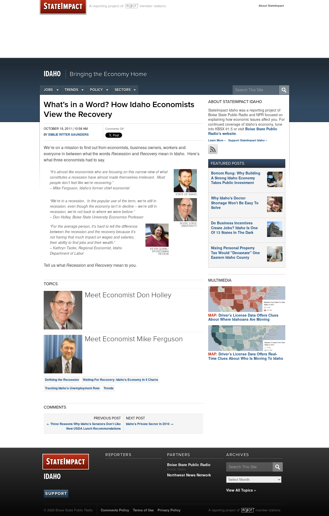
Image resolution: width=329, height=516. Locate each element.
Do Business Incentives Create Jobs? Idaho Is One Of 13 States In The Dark (234, 227)
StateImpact (65, 462)
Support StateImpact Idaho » (247, 140)
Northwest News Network (189, 474)
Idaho (52, 74)
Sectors (123, 90)
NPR (132, 6)
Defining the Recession (62, 379)
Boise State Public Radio (189, 464)
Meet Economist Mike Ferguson (134, 339)
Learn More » (217, 140)
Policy (96, 90)
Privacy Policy (169, 510)
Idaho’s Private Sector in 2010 (149, 423)
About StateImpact (271, 5)
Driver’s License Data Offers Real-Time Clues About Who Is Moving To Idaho (245, 356)
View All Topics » (241, 490)
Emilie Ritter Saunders (68, 134)
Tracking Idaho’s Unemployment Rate (72, 388)
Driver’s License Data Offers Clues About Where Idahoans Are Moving (243, 317)
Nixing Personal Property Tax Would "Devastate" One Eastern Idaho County (235, 252)
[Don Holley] (185, 209)
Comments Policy (115, 510)
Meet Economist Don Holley (128, 295)
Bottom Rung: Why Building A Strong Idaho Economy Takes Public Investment (235, 177)
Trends (71, 90)
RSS (212, 149)
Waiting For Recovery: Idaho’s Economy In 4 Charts (120, 379)
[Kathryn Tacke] (157, 235)
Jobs (48, 90)
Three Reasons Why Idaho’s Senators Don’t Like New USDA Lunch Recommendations (84, 426)
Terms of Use (143, 510)
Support (56, 493)
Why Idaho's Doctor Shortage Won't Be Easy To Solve (235, 202)
